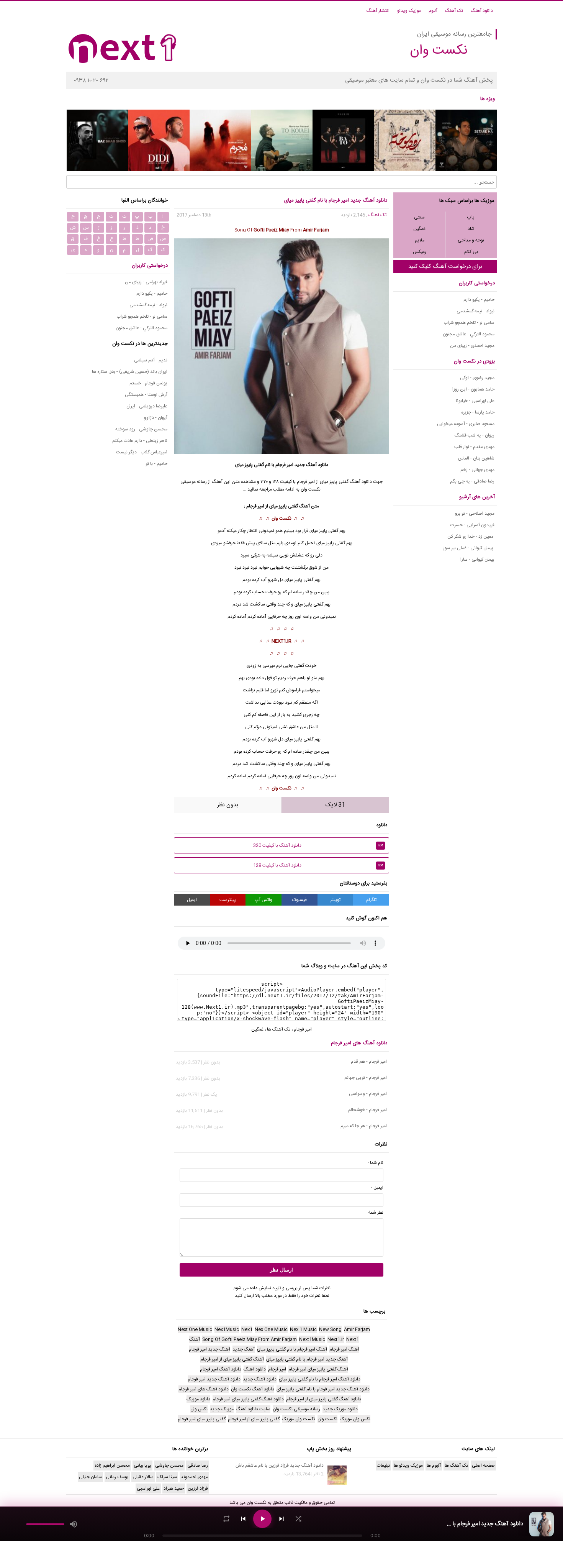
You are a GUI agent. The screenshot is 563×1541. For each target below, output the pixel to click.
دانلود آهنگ (482, 11)
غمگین (419, 229)
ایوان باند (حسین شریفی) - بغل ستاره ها (129, 372)
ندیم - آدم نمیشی (150, 360)
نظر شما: (375, 1212)
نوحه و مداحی (471, 240)
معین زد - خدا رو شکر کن (470, 536)
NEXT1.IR (281, 641)
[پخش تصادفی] (298, 1519)
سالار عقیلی (143, 1477)
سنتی (419, 217)
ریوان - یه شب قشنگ (474, 435)
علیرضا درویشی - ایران (146, 406)
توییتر (335, 900)
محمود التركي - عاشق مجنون (468, 334)
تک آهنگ (454, 11)
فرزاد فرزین (198, 1488)
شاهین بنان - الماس (476, 458)
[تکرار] (226, 1519)
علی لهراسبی (148, 1488)
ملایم (419, 240)
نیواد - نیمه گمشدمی (475, 311)
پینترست (227, 900)
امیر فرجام (284, 465)
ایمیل (192, 900)
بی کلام (471, 252)
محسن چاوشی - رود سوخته (141, 429)
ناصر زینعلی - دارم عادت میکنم (139, 441)
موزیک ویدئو (409, 11)
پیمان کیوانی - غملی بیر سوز (468, 548)
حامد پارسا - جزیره (477, 412)
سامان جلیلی (90, 1477)
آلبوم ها (434, 1465)
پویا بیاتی (142, 1465)
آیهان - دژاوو (155, 418)
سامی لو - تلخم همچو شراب (469, 323)
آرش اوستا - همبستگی (146, 395)
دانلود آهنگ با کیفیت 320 (318, 845)
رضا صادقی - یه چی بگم (472, 481)
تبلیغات (383, 1465)
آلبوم (433, 11)
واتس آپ (263, 900)
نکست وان (281, 518)
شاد (471, 229)
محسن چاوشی (169, 1465)
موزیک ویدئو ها (408, 1465)
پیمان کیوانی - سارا (477, 559)
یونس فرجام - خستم (148, 383)
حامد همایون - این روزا (473, 389)
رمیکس (419, 252)
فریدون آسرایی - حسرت (472, 525)
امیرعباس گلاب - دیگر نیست (141, 452)
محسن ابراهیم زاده (112, 1465)
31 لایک (335, 805)
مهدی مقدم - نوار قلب (474, 447)
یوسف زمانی (117, 1477)
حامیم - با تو (156, 464)
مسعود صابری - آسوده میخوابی (465, 424)
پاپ (471, 217)
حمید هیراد (174, 1488)
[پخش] (262, 1519)
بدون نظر (227, 805)
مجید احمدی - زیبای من (472, 346)
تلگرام (371, 900)
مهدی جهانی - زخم (477, 470)
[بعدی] (281, 1519)
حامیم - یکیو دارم (478, 300)
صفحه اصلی (483, 1465)
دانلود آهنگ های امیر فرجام (359, 1043)
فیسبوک (299, 900)
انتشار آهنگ (378, 11)
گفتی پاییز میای (309, 604)
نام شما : (375, 1163)
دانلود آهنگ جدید (311, 465)
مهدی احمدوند (194, 1477)
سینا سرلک (167, 1477)
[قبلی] (243, 1519)
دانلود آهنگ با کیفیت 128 (318, 865)
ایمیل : (377, 1187)
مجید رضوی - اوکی (477, 378)
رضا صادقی (197, 1465)
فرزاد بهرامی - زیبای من (146, 282)
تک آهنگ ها (278, 1029)
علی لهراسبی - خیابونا (475, 401)
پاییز (308, 764)
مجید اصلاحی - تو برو (474, 513)
